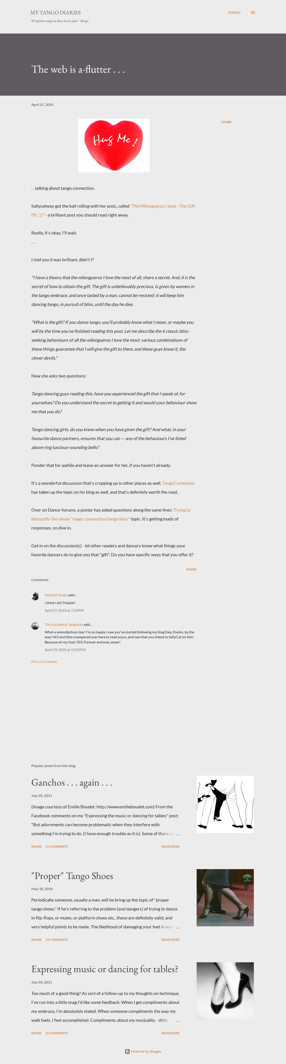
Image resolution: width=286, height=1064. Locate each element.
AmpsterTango (56, 595)
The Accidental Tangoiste (64, 624)
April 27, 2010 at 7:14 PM (64, 610)
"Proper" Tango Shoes (72, 875)
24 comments (57, 940)
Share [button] (226, 122)
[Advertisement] (106, 707)
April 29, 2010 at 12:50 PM (65, 649)
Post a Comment (44, 661)
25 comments (57, 1033)
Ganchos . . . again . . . (71, 782)
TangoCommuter (178, 483)
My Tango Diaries (55, 12)
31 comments (57, 846)
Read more (171, 846)
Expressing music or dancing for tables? (105, 968)
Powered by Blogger (146, 1051)
